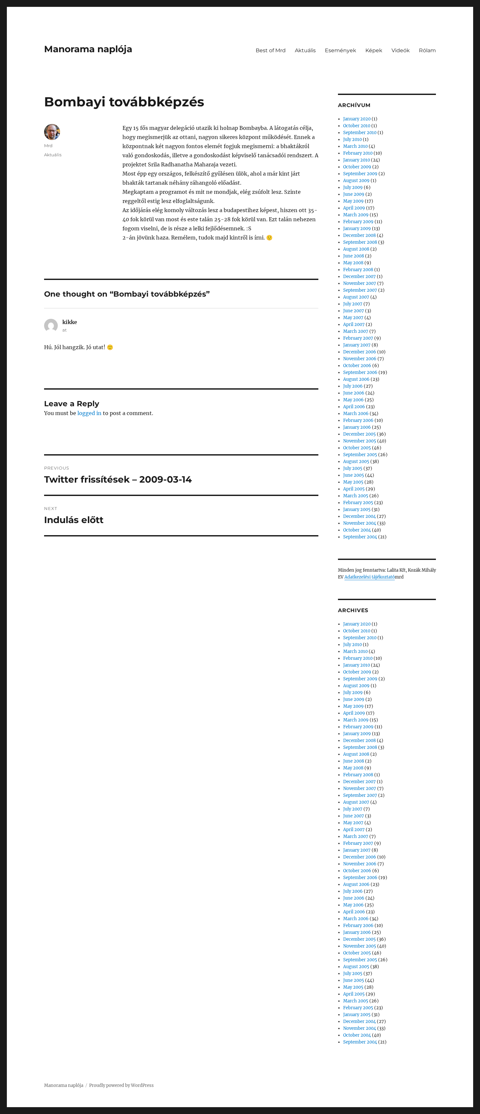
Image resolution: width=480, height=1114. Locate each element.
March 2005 (355, 496)
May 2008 (353, 263)
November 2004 (359, 523)
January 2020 (357, 119)
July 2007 (352, 304)
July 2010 (352, 139)
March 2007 (355, 331)
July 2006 (353, 386)
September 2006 (360, 372)
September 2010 (359, 132)
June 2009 (353, 194)
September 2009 (360, 174)
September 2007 (360, 290)
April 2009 (354, 208)
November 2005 (359, 441)
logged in (89, 413)
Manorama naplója (88, 48)
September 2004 (360, 537)
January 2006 (357, 427)
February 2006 (358, 420)
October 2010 (356, 126)
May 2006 (353, 400)
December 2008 (359, 235)
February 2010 (358, 153)
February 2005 (358, 502)
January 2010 (356, 160)
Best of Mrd (271, 50)
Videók (401, 50)
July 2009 (353, 187)
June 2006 (353, 393)
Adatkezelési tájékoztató (369, 577)
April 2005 (354, 489)
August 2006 (356, 379)
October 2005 (357, 448)
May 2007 (353, 317)
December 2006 (359, 352)
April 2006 (354, 407)
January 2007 (357, 345)
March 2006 (356, 413)
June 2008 (353, 256)
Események (340, 50)
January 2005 (357, 509)
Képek (373, 50)
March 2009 (356, 215)
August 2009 (356, 180)
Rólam (427, 50)
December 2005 (359, 434)
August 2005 (356, 461)
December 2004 (359, 516)
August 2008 (356, 249)
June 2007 (353, 311)
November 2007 (359, 283)
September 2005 (360, 454)
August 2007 (356, 297)
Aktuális (305, 50)
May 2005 (353, 482)
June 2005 (353, 475)
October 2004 (357, 530)
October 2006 (357, 365)
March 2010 (355, 146)
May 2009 (353, 201)
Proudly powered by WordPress (121, 1085)
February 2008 (358, 269)
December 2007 (359, 276)
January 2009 (357, 228)
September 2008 (360, 242)
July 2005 (352, 468)
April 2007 (354, 324)
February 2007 (358, 338)
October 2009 (357, 167)
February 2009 (358, 221)
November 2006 (359, 359)
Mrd (48, 145)
